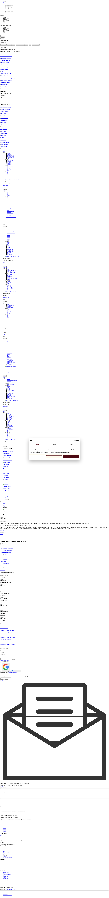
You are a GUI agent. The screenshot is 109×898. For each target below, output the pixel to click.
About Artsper (5, 851)
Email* (12, 658)
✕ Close (2, 38)
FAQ (4, 853)
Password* (13, 659)
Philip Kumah (5, 185)
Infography (5, 856)
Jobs (3, 854)
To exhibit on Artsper (6, 866)
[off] (0, 501)
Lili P (4, 262)
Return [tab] (1, 680)
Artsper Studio (5, 864)
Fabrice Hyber (5, 334)
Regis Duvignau (6, 297)
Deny (54, 456)
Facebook (4, 828)
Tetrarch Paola (5, 406)
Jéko (3, 875)
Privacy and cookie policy (7, 895)
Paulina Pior (5, 222)
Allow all (70, 456)
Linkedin (4, 829)
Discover (4, 189)
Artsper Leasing (5, 863)
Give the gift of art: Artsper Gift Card (9, 865)
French (4, 506)
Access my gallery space (12, 672)
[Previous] (0, 544)
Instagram (4, 831)
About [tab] (71, 444)
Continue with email (5, 661)
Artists (4, 505)
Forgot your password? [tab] (4, 660)
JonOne (4, 877)
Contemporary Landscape (13, 537)
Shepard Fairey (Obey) (7, 874)
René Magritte (5, 876)
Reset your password (4, 679)
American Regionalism (4, 537)
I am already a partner (11, 889)
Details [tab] (54, 444)
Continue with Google (5, 671)
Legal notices (5, 894)
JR (3, 873)
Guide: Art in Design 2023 (7, 867)
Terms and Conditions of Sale (8, 893)
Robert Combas (5, 878)
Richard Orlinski (6, 872)
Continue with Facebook (17, 671)
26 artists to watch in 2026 (7, 857)
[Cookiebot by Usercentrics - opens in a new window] (74, 440)
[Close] (0, 650)
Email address (13, 678)
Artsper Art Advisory (6, 861)
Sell (3, 2)
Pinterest (4, 830)
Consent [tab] (37, 444)
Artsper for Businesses (7, 862)
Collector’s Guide (6, 852)
